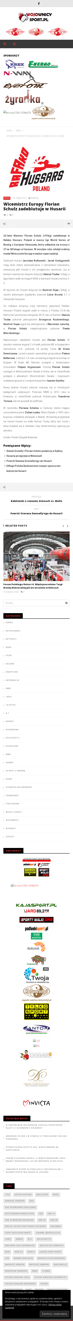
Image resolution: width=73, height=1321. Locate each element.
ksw (7, 1252)
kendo (19, 1239)
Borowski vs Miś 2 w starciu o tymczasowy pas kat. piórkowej (37, 1137)
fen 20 (42, 1220)
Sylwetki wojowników (19, 787)
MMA (8, 754)
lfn (7, 1258)
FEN (41, 1214)
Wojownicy (12, 820)
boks (56, 1194)
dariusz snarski (15, 1201)
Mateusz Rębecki (39, 1264)
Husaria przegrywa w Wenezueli (24, 456)
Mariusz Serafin (14, 1264)
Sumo (9, 779)
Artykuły (11, 639)
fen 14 (51, 1214)
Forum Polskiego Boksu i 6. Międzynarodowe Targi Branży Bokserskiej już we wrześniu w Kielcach (32, 586)
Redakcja (34, 198)
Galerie (10, 664)
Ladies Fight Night (50, 1252)
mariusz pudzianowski (51, 1258)
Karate (10, 721)
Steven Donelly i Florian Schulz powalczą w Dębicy (34, 451)
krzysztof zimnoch (51, 1245)
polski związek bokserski (20, 1284)
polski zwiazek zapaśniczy (50, 1277)
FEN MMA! (56, 1226)
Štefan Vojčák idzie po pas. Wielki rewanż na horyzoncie (32, 1148)
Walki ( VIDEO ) (14, 812)
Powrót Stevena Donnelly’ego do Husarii (29, 461)
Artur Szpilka (23, 1194)
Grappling (12, 672)
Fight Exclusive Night (18, 1233)
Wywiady (11, 828)
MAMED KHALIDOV (23, 1258)
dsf (32, 1201)
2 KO (7, 1194)
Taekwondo (12, 795)
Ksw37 (31, 1252)
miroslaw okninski (16, 1271)
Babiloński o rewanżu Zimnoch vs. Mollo (36, 499)
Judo (9, 697)
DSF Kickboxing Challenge (20, 1207)
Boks (7, 198)
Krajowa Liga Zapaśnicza (20, 1245)
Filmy (9, 655)
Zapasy (10, 837)
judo (8, 1239)
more (68, 223)
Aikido (9, 622)
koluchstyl (44, 1239)
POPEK (44, 1284)
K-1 (7, 713)
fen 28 (53, 1220)
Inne (8, 688)
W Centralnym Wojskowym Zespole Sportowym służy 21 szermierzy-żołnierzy (34, 1126)
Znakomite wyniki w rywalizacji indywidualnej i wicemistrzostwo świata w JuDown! (34, 1170)
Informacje (12, 680)
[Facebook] (38, 3)
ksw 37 (19, 1252)
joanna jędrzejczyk (48, 1233)
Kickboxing (12, 730)
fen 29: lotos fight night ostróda (25, 1226)
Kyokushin (12, 746)
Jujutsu (11, 705)
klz (30, 1239)
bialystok (42, 1194)
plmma (46, 1271)
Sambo (9, 763)
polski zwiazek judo (17, 1277)
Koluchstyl (13, 738)
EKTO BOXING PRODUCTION (19, 1214)
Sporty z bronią (15, 771)
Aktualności (13, 631)
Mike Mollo (60, 1264)
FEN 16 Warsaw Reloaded (19, 1220)
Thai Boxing (12, 804)
